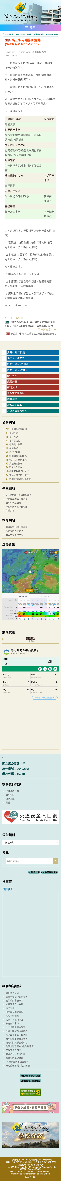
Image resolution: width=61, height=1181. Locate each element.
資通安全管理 (15, 463)
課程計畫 (12, 381)
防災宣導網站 (12, 1015)
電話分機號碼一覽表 (19, 475)
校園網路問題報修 (18, 455)
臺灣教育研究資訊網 (15, 1054)
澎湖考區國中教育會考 (17, 996)
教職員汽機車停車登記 (20, 478)
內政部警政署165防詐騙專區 (20, 1046)
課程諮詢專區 (14, 405)
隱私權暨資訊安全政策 (30, 1076)
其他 (8, 802)
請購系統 (13, 448)
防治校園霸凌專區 (14, 530)
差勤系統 (13, 432)
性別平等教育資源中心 (17, 1031)
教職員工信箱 (15, 444)
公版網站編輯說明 (18, 429)
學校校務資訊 (12, 791)
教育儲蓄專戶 (12, 1023)
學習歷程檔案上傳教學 (17, 499)
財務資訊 (10, 798)
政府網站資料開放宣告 (30, 1081)
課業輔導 (12, 399)
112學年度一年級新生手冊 (18, 495)
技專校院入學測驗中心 (17, 1042)
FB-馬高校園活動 (49, 872)
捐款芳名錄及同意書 (19, 471)
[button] (30, 28)
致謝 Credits (30, 1177)
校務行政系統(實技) (17, 370)
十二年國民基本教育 (15, 1027)
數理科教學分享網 (14, 1057)
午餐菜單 (10, 510)
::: (3, 345)
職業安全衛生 (15, 467)
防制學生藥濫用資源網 (17, 1034)
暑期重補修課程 (15, 393)
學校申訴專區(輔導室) (16, 506)
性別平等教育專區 (14, 1019)
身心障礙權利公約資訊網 (18, 1065)
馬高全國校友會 (15, 358)
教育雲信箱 (14, 440)
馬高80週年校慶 (16, 352)
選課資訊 (12, 387)
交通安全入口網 (13, 1050)
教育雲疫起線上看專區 (17, 527)
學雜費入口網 (12, 992)
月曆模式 (7, 889)
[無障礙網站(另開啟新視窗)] (30, 1092)
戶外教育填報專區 (17, 410)
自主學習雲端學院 (14, 534)
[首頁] (3, 34)
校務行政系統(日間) (17, 364)
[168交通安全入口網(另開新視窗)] (30, 822)
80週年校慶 (34, 872)
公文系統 (13, 436)
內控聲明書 (14, 452)
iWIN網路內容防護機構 (17, 1061)
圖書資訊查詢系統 (14, 1004)
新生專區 (12, 375)
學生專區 (10, 794)
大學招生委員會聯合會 (17, 1038)
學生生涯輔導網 (13, 502)
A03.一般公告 (12, 55)
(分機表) (28, 1162)
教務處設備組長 (41, 52)
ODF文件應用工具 (18, 459)
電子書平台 (11, 1008)
